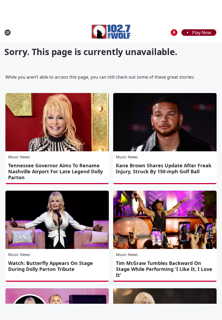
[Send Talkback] (174, 32)
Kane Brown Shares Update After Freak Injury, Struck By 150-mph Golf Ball (163, 168)
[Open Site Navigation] (7, 32)
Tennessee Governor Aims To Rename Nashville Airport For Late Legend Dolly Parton (55, 171)
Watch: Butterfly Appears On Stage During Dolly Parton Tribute (50, 266)
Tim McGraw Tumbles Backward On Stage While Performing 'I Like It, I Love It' (164, 269)
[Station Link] (111, 32)
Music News (19, 156)
